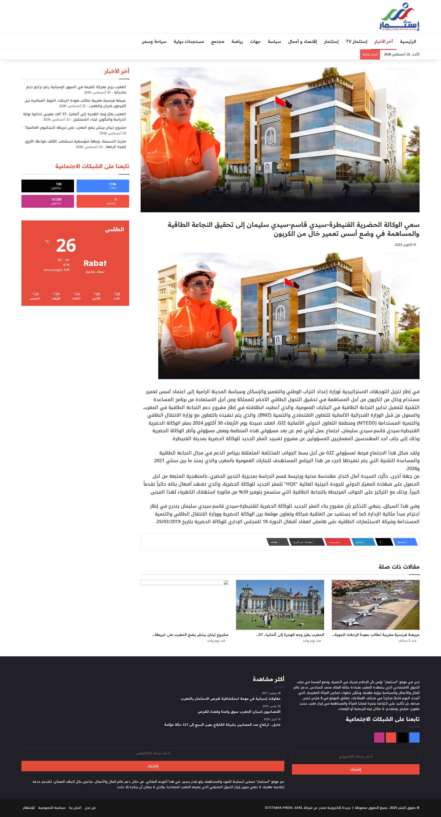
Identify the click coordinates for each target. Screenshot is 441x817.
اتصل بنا (75, 807)
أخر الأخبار (383, 41)
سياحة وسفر (154, 41)
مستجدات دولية (189, 41)
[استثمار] (399, 17)
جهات (255, 41)
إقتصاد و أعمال (302, 41)
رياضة (237, 41)
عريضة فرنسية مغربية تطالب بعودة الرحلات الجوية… (376, 634)
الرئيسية (408, 41)
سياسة (274, 41)
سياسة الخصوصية (51, 807)
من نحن (90, 807)
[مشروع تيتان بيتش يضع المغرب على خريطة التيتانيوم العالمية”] (184, 604)
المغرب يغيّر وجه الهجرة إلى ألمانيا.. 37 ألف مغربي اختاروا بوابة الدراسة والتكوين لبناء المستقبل (74, 117)
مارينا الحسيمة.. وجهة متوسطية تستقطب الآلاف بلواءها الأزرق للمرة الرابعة (75, 144)
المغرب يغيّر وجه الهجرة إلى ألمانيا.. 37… (290, 634)
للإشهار (29, 807)
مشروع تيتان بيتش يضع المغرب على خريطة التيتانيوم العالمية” (75, 127)
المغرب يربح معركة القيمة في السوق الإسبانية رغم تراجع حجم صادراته (76, 90)
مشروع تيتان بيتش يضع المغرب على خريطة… (190, 634)
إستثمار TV (356, 41)
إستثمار (331, 41)
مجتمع (217, 41)
